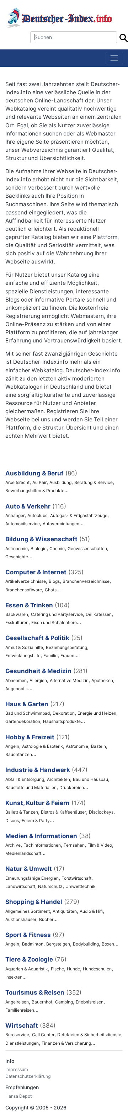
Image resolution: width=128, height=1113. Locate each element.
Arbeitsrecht (17, 482)
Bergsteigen (58, 944)
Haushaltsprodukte (62, 721)
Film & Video (99, 845)
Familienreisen (19, 1010)
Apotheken (102, 680)
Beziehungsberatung (66, 647)
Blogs (54, 581)
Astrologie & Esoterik (42, 746)
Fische (57, 968)
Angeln (12, 746)
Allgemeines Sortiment (27, 911)
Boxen (108, 944)
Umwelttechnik (80, 886)
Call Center (43, 1034)
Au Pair (39, 482)
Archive (13, 845)
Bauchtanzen (18, 754)
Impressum (16, 1069)
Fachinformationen (42, 845)
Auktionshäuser (20, 919)
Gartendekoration (22, 721)
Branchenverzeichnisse (86, 581)
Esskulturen (16, 622)
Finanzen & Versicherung (66, 1043)
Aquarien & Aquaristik (26, 968)
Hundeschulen (97, 968)
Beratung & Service (93, 482)
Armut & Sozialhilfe (24, 647)
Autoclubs (37, 515)
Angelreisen (17, 1002)
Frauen (67, 655)
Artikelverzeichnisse (25, 581)
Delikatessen (99, 614)
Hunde (73, 968)
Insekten (13, 977)
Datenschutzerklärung (28, 1076)
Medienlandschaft (23, 853)
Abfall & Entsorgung (24, 779)
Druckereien (71, 787)
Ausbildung (60, 482)
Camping (64, 1002)
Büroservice (17, 1034)
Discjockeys (101, 812)
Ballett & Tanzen (21, 812)
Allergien (38, 680)
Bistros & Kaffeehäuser (63, 812)
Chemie (57, 548)
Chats (51, 589)
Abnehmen (16, 680)
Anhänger (15, 515)
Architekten (58, 779)
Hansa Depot (18, 1096)
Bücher (46, 919)
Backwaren (16, 614)
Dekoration (64, 713)
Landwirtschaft (20, 886)
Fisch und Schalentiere (54, 622)
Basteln (98, 746)
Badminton (32, 944)
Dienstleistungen (22, 1043)
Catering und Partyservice (57, 614)
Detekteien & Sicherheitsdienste (89, 1034)
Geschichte (16, 556)
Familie (50, 655)
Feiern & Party (36, 820)
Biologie (39, 548)
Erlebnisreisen (89, 1002)
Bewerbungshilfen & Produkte (34, 490)
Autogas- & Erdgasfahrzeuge (78, 515)
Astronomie (16, 548)
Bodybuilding (86, 944)
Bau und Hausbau (90, 779)
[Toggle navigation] (114, 58)
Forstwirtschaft (76, 878)
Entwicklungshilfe (23, 655)
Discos (12, 820)
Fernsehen (74, 845)
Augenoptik (16, 688)
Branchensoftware (23, 589)
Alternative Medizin (69, 680)
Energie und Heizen (97, 713)
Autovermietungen (61, 523)
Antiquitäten (65, 911)
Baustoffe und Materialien (31, 787)
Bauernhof (42, 1002)
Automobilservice (22, 523)
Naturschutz (50, 886)
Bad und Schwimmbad (27, 713)
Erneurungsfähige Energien (32, 878)
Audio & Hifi (91, 911)
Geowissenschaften (87, 548)
